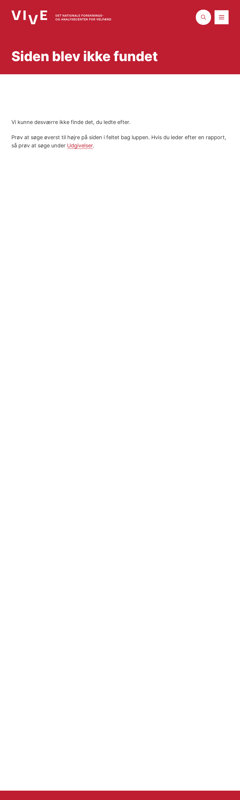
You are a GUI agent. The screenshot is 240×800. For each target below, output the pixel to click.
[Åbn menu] (222, 17)
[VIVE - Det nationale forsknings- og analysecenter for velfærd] (61, 18)
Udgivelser (80, 145)
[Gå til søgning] (203, 17)
